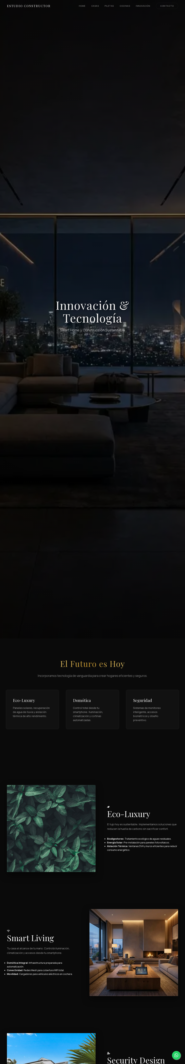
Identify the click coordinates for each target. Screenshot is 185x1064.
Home (82, 5)
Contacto (167, 5)
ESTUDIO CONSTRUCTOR (29, 6)
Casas (95, 5)
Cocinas (125, 5)
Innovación (143, 5)
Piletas (109, 5)
